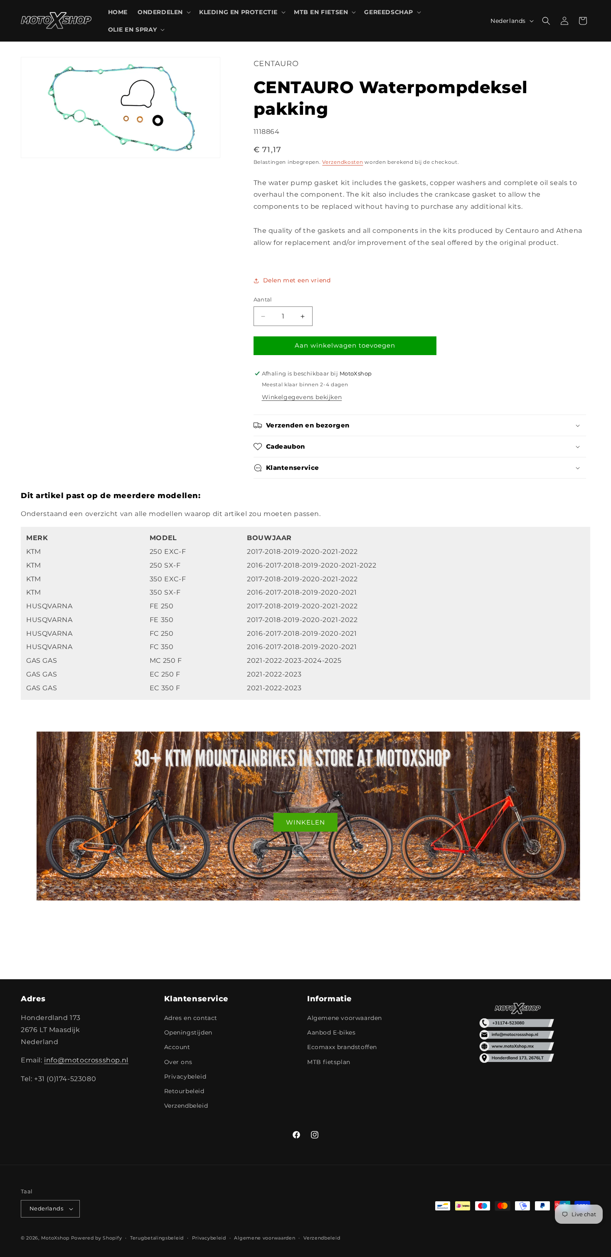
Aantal (263, 299)
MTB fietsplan (328, 1062)
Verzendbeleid (186, 1105)
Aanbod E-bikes (331, 1032)
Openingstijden (188, 1032)
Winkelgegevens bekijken (302, 397)
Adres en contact (191, 1018)
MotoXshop (55, 1238)
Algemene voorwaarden (344, 1018)
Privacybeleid (185, 1076)
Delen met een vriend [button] (297, 280)
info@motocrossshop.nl (86, 1060)
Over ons (178, 1062)
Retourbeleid (184, 1091)
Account (177, 1047)
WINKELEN (305, 822)
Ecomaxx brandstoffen (342, 1047)
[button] (163, 12)
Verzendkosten (342, 162)
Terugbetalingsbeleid (157, 1238)
